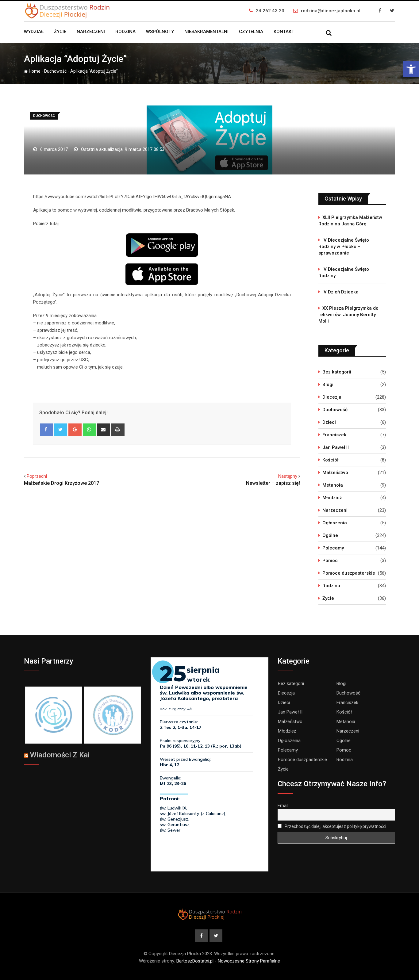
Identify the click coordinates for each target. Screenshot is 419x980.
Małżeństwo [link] (335, 472)
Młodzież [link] (332, 497)
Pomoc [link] (330, 560)
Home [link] (34, 71)
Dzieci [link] (329, 422)
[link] (411, 69)
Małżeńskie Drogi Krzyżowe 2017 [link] (61, 483)
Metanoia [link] (332, 485)
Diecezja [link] (331, 397)
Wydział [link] (34, 31)
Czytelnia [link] (251, 31)
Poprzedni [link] (37, 476)
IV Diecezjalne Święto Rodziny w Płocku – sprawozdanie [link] (343, 246)
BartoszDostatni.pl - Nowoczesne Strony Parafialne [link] (228, 961)
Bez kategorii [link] (336, 372)
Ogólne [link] (330, 535)
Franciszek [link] (334, 435)
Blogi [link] (327, 384)
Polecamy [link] (333, 548)
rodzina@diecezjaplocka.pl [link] (330, 10)
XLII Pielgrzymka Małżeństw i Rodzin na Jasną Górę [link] (351, 221)
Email (283, 805)
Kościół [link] (330, 460)
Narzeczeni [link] (91, 31)
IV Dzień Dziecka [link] (340, 292)
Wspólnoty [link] (160, 31)
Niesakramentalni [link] (206, 31)
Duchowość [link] (55, 71)
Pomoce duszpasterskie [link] (348, 573)
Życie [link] (60, 31)
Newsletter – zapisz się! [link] (273, 483)
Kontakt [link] (284, 31)
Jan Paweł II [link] (335, 447)
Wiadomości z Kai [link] (60, 755)
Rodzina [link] (125, 31)
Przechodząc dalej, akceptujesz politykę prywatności (335, 826)
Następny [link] (287, 476)
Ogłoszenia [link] (334, 523)
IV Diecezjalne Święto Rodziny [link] (343, 272)
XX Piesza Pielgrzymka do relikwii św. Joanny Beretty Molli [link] (348, 314)
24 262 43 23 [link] (270, 10)
